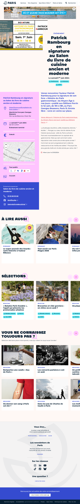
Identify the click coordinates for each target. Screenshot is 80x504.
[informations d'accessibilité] (19, 170)
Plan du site (72, 501)
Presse (43, 501)
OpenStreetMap (27, 160)
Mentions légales (9, 501)
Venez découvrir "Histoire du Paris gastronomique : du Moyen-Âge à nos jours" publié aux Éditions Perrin (59, 119)
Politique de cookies (61, 501)
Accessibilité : (27, 501)
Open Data (50, 501)
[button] (19, 150)
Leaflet (19, 160)
